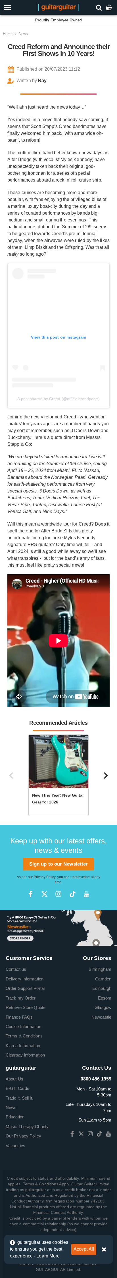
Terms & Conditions (24, 1035)
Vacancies (15, 1145)
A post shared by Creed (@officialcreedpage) (58, 398)
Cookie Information (23, 1026)
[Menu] (17, 7)
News (23, 34)
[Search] (100, 7)
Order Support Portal (25, 988)
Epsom (105, 998)
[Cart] (109, 7)
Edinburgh (101, 988)
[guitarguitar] (58, 7)
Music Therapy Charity (27, 1126)
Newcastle (101, 1017)
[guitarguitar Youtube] (86, 894)
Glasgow (103, 1007)
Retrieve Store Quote (25, 1007)
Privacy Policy (44, 877)
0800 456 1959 (96, 1078)
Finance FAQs (19, 1017)
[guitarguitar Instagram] (58, 894)
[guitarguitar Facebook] (30, 894)
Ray (42, 80)
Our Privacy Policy (23, 1135)
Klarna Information (23, 1045)
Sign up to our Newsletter (58, 864)
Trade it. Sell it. (19, 1098)
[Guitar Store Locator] (58, 927)
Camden (103, 978)
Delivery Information (24, 978)
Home (7, 34)
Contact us (16, 969)
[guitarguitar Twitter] (44, 894)
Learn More (48, 1255)
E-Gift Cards (17, 1088)
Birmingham (100, 969)
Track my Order (20, 998)
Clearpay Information (25, 1055)
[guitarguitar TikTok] (72, 894)
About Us (14, 1078)
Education (15, 1116)
